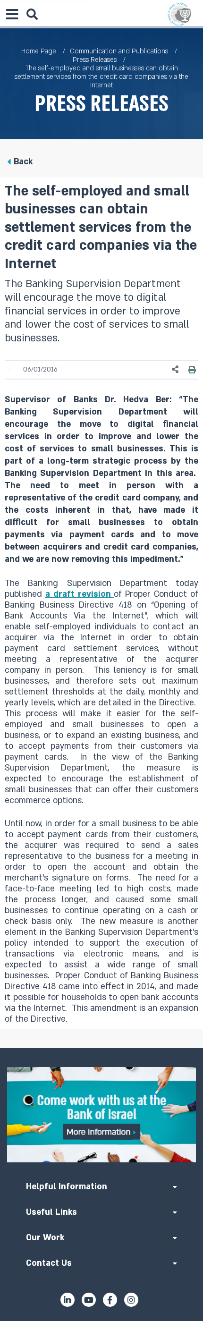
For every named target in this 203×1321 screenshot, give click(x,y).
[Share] (175, 369)
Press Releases (95, 59)
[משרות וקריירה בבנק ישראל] (101, 1114)
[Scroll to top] (101, 1048)
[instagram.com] (131, 1300)
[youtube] (89, 1300)
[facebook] (110, 1300)
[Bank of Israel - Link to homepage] (179, 14)
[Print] (192, 370)
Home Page (38, 51)
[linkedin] (67, 1300)
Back (23, 161)
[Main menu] (12, 14)
